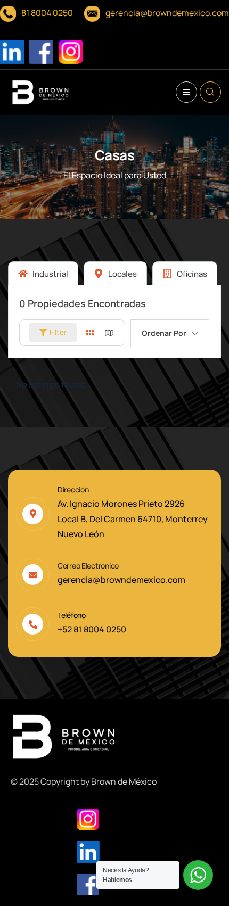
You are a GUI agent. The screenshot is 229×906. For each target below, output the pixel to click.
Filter (58, 332)
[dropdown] (186, 92)
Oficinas (191, 273)
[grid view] (90, 332)
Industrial (49, 273)
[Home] (40, 92)
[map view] (109, 332)
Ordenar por (164, 333)
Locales (122, 273)
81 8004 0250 (47, 13)
